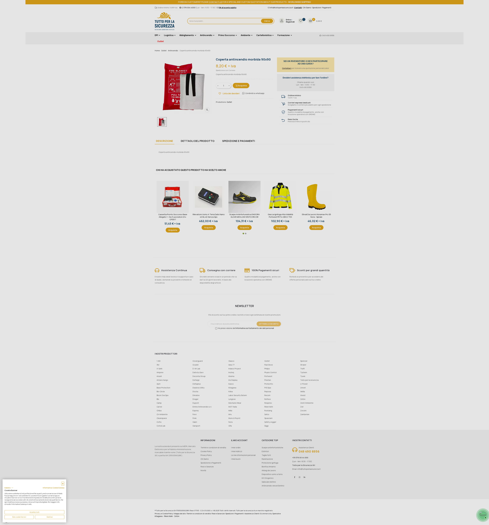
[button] (8, 487)
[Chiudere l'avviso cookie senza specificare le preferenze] (62, 484)
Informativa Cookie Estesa (53, 487)
